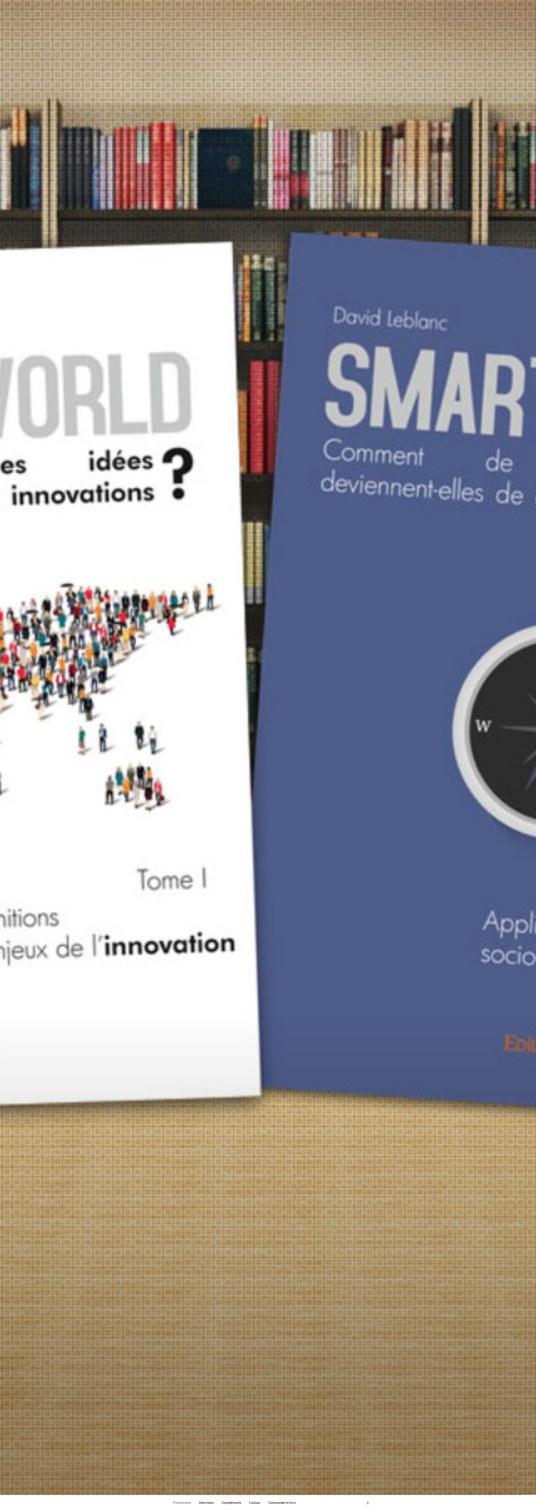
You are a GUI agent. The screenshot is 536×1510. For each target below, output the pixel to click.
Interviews (206, 1502)
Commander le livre (282, 1502)
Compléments (231, 1502)
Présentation (182, 1502)
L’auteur (254, 1502)
